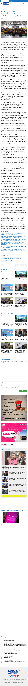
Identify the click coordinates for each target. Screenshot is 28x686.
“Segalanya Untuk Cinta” (9, 640)
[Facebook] (11, 676)
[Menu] (2, 3)
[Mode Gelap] (24, 3)
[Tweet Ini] (18, 265)
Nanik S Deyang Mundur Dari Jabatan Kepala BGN (17, 479)
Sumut (2, 9)
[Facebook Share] (16, 265)
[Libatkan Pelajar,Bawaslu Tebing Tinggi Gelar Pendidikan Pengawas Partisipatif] (7, 300)
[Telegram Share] (23, 265)
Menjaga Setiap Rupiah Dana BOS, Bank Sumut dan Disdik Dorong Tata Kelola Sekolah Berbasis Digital (13, 240)
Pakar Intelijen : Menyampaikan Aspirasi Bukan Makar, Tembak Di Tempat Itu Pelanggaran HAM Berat (14, 649)
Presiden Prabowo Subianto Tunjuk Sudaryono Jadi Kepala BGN (17, 473)
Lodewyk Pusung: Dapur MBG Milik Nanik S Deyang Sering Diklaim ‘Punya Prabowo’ (13, 468)
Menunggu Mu (7, 657)
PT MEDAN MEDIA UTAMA (7, 679)
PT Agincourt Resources (15, 258)
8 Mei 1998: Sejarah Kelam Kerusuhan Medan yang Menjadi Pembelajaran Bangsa (17, 491)
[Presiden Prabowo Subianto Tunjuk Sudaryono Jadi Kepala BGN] (5, 473)
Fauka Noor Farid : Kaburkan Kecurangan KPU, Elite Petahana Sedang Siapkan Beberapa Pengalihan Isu (15, 645)
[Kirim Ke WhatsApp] (26, 265)
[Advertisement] (14, 544)
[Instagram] (15, 676)
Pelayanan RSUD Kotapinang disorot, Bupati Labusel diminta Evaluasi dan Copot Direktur (12, 234)
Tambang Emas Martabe (7, 260)
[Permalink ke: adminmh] (2, 18)
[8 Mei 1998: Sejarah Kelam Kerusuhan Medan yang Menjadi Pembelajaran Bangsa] (5, 491)
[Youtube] (18, 676)
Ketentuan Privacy (8, 680)
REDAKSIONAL (17, 679)
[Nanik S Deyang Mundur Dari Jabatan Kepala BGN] (5, 479)
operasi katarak (5, 258)
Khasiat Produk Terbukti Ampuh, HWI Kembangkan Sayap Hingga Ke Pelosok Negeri (15, 662)
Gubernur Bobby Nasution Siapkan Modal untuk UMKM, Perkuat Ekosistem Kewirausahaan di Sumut (13, 237)
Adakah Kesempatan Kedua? (10, 653)
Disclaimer (23, 679)
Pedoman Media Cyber (19, 680)
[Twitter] (13, 676)
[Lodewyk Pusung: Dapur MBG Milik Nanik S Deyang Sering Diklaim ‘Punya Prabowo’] (14, 458)
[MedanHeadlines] (6, 3)
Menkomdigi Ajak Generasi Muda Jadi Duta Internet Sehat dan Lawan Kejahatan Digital (17, 485)
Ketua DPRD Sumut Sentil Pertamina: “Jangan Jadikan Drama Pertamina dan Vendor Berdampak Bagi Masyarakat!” (12, 243)
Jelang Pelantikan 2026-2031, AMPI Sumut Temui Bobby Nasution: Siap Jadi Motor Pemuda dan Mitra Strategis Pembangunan (13, 250)
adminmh (5, 18)
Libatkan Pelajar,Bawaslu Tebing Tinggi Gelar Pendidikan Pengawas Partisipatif (13, 247)
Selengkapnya (13, 496)
